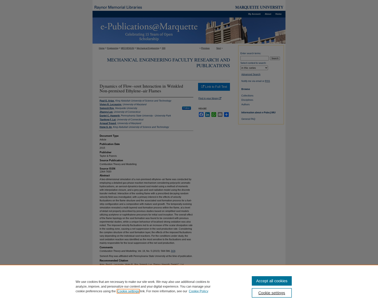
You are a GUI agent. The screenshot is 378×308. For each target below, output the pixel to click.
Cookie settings (128, 291)
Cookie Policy (198, 291)
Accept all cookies (271, 281)
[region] (189, 286)
